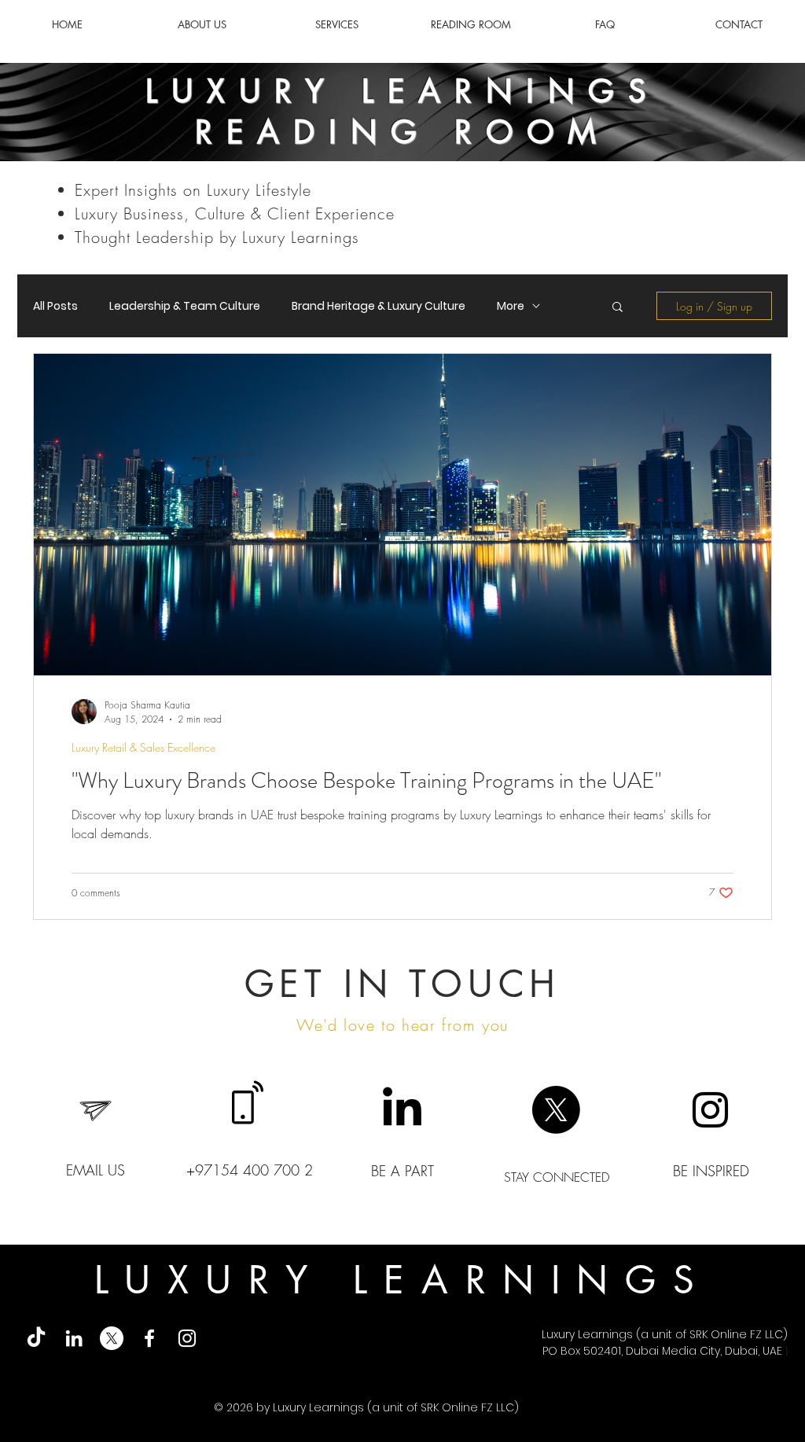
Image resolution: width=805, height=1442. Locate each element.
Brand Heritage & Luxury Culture (378, 306)
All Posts (55, 306)
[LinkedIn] (402, 1110)
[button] (617, 308)
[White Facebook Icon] (149, 1338)
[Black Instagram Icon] (710, 1110)
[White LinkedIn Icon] (74, 1338)
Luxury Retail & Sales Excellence (143, 747)
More (510, 306)
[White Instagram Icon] (187, 1338)
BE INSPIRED (711, 1170)
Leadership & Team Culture (184, 306)
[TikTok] (36, 1338)
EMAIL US (95, 1170)
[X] (556, 1110)
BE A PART (402, 1170)
